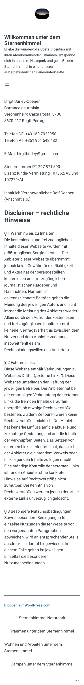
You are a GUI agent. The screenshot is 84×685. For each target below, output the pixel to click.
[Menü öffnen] (7, 84)
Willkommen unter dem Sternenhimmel (32, 40)
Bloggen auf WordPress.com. (28, 605)
